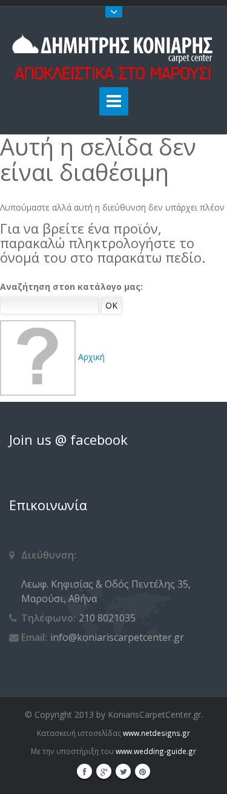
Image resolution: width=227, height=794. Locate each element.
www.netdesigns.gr (156, 733)
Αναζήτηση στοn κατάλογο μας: (71, 286)
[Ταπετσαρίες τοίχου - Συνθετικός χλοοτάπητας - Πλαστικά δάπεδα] (113, 56)
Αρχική (90, 357)
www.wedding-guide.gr (156, 751)
